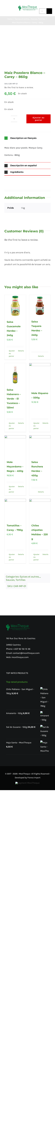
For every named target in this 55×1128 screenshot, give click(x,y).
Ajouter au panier (38, 118)
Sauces (10, 579)
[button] (27, 138)
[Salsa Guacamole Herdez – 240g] (15, 306)
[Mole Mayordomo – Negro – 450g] (15, 446)
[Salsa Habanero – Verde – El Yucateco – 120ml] (15, 374)
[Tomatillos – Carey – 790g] (15, 509)
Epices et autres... (30, 576)
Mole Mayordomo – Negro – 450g (15, 466)
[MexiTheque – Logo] (28, 6)
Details (21, 351)
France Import (33, 777)
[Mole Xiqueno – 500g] (40, 375)
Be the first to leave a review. (18, 87)
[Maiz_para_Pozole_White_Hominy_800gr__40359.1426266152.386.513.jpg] (27, 51)
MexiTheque (24, 773)
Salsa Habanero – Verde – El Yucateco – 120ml (14, 398)
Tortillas (20, 579)
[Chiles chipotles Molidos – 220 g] (40, 509)
